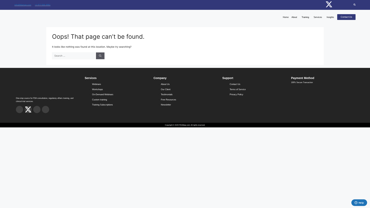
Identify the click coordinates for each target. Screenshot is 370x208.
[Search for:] (74, 55)
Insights (330, 17)
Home (286, 17)
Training (305, 17)
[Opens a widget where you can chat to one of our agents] (359, 203)
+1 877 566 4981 (42, 5)
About (294, 17)
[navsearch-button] (355, 5)
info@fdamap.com (22, 5)
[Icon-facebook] (338, 4)
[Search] (100, 55)
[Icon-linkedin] (347, 4)
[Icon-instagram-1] (319, 4)
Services (318, 17)
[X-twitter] (329, 4)
